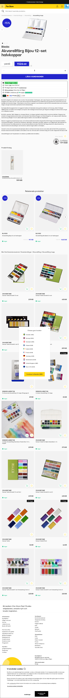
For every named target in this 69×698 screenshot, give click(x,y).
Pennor (37, 621)
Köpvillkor (4, 646)
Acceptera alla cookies (41, 694)
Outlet (36, 627)
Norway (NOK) (30, 338)
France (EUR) (29, 352)
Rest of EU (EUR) (30, 367)
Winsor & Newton (39, 643)
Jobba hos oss (6, 624)
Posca (36, 642)
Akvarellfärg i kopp (38, 15)
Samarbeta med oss (7, 633)
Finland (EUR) (29, 345)
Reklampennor (6, 637)
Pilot (36, 636)
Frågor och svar (6, 620)
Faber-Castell (38, 640)
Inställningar (27, 694)
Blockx (5, 46)
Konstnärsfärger (18, 15)
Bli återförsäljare (6, 635)
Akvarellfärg (28, 15)
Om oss (4, 622)
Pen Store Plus (6, 629)
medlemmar (23, 87)
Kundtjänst (5, 618)
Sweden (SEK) (30, 334)
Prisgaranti (5, 643)
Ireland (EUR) (29, 349)
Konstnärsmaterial (7, 15)
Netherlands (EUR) (31, 359)
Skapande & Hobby (40, 620)
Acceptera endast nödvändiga (15, 686)
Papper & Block (39, 623)
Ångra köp (5, 650)
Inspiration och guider (8, 631)
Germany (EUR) (30, 356)
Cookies (4, 652)
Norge (36, 664)
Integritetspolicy (6, 648)
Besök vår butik (6, 626)
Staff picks (38, 631)
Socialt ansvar (6, 639)
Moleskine (37, 645)
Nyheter (37, 629)
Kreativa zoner (6, 641)
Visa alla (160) (39, 647)
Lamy (36, 638)
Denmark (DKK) (30, 342)
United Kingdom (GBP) (32, 363)
